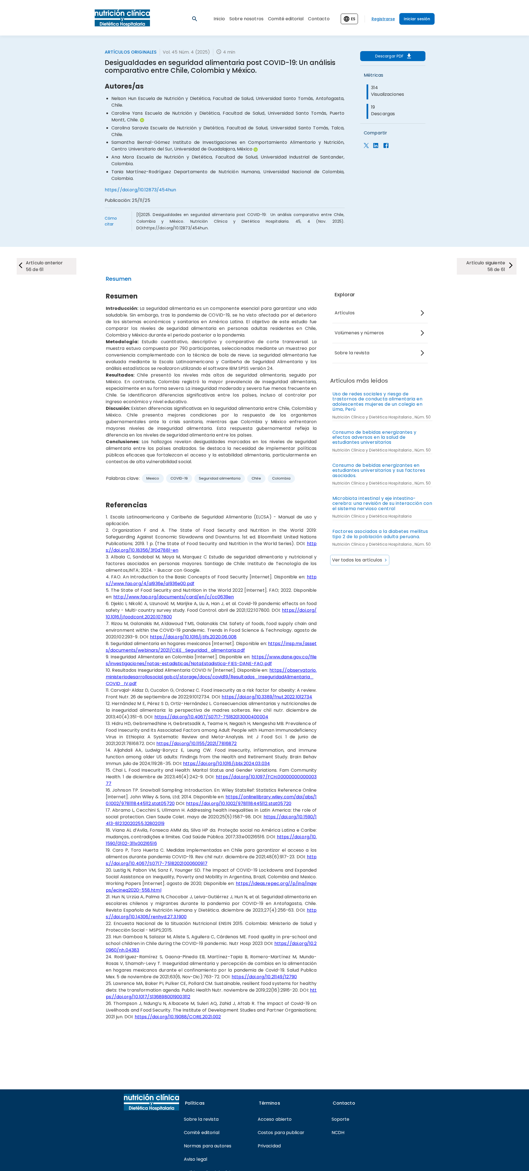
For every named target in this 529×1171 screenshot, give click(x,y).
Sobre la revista (352, 353)
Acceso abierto (275, 1119)
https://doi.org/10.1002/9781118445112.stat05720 (238, 803)
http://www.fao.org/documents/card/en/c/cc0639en (173, 597)
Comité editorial (286, 19)
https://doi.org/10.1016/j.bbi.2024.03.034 (226, 763)
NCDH (338, 1132)
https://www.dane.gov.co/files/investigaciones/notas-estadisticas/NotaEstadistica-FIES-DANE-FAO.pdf (211, 660)
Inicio (219, 19)
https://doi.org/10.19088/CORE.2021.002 (178, 1017)
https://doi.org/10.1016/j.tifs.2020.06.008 (193, 637)
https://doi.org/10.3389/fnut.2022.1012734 (267, 697)
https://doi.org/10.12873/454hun (140, 190)
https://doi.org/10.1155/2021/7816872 (196, 743)
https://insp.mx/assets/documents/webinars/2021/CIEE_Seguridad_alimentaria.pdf (211, 646)
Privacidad (269, 1146)
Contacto (318, 19)
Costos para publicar (281, 1132)
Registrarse (383, 19)
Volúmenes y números (359, 333)
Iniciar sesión (417, 19)
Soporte (341, 1119)
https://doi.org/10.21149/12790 (264, 977)
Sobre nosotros (246, 19)
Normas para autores (208, 1146)
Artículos (345, 313)
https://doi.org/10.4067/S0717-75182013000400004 (211, 717)
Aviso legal (195, 1159)
